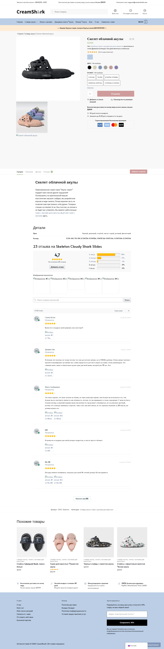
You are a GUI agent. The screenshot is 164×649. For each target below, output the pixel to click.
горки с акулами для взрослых (47, 213)
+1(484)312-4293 (41, 2)
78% (123, 254)
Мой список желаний (25, 611)
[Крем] (95, 67)
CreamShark (41, 644)
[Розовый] (111, 67)
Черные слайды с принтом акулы (99, 564)
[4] (108, 261)
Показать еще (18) (82, 499)
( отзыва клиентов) (105, 52)
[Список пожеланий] (43, 530)
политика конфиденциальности (121, 630)
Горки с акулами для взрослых (102, 510)
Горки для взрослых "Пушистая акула (64, 565)
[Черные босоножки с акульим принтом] (99, 542)
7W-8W (99, 77)
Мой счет (115, 13)
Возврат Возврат (68, 608)
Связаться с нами (23, 614)
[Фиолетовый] (116, 67)
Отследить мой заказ (130, 13)
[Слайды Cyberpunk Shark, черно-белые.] (32, 542)
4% (123, 261)
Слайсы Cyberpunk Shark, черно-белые (31, 565)
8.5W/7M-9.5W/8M (111, 77)
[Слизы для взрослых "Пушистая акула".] (65, 542)
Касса (145, 13)
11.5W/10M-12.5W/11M (112, 83)
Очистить (90, 88)
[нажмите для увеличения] (48, 69)
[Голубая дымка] (100, 67)
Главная (20, 34)
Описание (29, 172)
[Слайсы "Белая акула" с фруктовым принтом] (132, 542)
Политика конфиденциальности (74, 611)
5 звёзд (92, 254)
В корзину (115, 93)
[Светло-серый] (105, 67)
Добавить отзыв (57, 267)
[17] (108, 258)
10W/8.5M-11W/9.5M (95, 83)
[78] (108, 254)
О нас (19, 605)
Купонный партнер (24, 620)
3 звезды (92, 261)
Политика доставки (69, 605)
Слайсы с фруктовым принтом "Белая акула (131, 565)
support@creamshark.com (137, 2)
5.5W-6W (91, 77)
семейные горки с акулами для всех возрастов (107, 46)
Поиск (127, 300)
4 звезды (92, 258)
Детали (38, 172)
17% (123, 258)
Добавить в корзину (138, 171)
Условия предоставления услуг (74, 614)
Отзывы (47, 172)
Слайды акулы (30, 34)
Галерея (20, 172)
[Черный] (89, 67)
